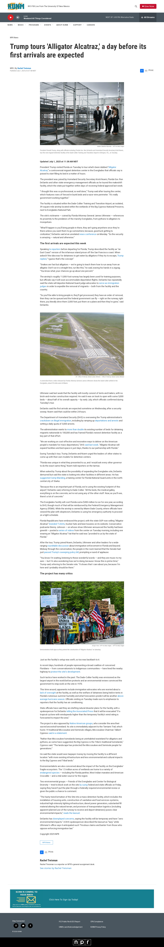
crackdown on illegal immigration (55, 420)
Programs (34, 25)
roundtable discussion (58, 545)
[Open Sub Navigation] (14, 25)
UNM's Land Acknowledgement (70, 927)
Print (151, 70)
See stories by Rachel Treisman (55, 868)
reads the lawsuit (71, 813)
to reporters (55, 249)
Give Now (149, 6)
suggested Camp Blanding (52, 478)
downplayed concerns (63, 818)
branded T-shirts (57, 524)
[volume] (18, 17)
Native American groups (81, 723)
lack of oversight (48, 692)
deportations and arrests (106, 420)
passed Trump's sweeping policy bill (61, 552)
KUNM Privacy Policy (98, 927)
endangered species (50, 772)
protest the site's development (65, 671)
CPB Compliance (97, 922)
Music (21, 25)
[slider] (21, 17)
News (10, 25)
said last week (91, 445)
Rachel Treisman (24, 68)
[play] (10, 17)
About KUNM (62, 25)
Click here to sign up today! (63, 899)
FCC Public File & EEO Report (69, 922)
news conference (87, 234)
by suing (83, 784)
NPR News (14, 37)
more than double (75, 429)
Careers (91, 25)
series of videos (66, 530)
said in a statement (58, 733)
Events (47, 25)
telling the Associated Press (80, 711)
